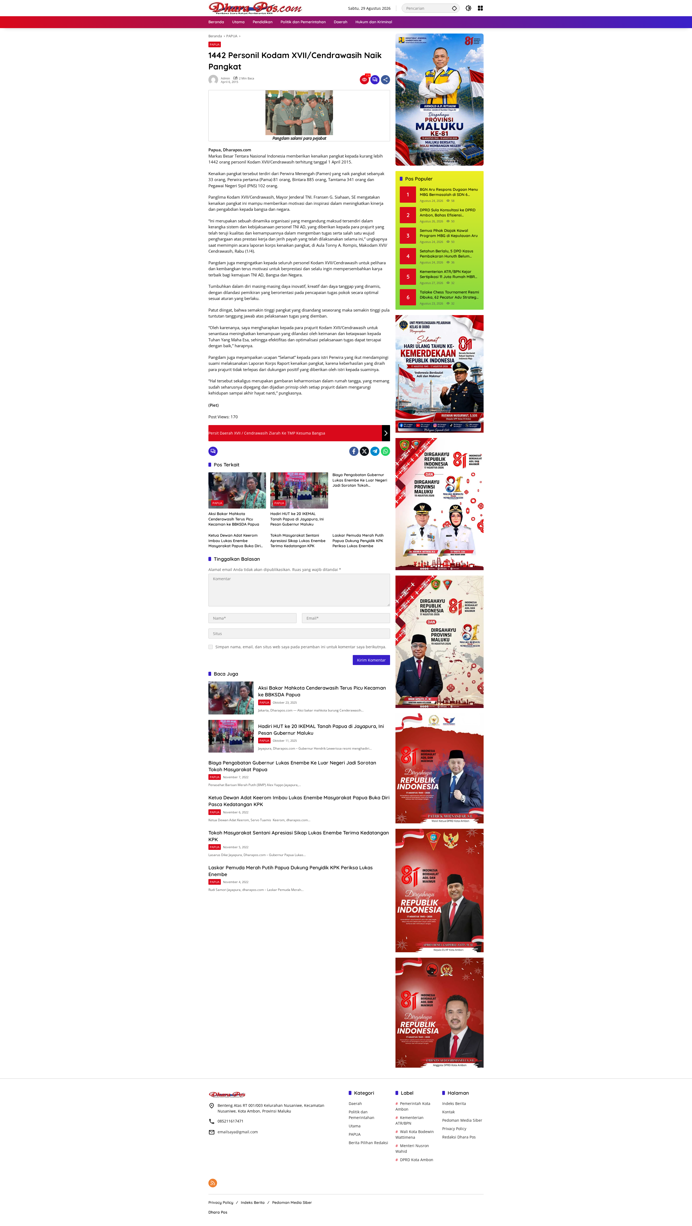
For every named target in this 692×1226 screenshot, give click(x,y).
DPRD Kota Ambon (416, 1159)
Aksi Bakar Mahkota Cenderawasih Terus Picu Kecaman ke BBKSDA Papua (233, 519)
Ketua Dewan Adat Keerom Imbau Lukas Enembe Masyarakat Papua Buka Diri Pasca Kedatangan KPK (234, 541)
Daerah (355, 1103)
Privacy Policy (454, 1128)
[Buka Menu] (480, 8)
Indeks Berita (454, 1103)
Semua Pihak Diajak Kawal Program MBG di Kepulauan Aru (449, 233)
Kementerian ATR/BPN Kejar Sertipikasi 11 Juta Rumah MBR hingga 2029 (447, 274)
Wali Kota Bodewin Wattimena (414, 1134)
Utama (355, 1125)
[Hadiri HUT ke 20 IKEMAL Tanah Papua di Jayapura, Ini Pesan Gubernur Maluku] (299, 490)
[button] (454, 8)
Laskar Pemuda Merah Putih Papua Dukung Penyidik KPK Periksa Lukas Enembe (358, 540)
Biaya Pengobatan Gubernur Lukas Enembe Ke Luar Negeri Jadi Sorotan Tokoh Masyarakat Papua (359, 480)
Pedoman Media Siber (462, 1120)
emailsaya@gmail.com (238, 1131)
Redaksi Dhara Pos (459, 1137)
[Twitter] (364, 451)
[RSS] (212, 1183)
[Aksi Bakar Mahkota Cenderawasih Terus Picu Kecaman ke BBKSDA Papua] (237, 490)
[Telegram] (375, 451)
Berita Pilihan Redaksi (368, 1142)
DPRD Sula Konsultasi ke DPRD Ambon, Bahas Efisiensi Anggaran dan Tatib (447, 213)
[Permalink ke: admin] (214, 80)
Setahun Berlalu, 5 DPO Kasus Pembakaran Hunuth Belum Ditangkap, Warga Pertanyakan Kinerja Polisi (448, 254)
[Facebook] (353, 451)
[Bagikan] (385, 79)
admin (225, 78)
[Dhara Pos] (255, 7)
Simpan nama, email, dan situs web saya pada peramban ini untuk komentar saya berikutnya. (300, 646)
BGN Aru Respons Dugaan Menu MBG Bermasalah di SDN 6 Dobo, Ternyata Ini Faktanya (449, 192)
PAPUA (214, 44)
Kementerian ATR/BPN (409, 1120)
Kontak (448, 1111)
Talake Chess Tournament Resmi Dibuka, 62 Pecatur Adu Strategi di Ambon (449, 295)
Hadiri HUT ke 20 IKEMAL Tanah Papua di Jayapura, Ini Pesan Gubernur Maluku (297, 519)
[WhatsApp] (385, 451)
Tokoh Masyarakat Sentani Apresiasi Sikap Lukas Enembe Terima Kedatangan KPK (297, 540)
